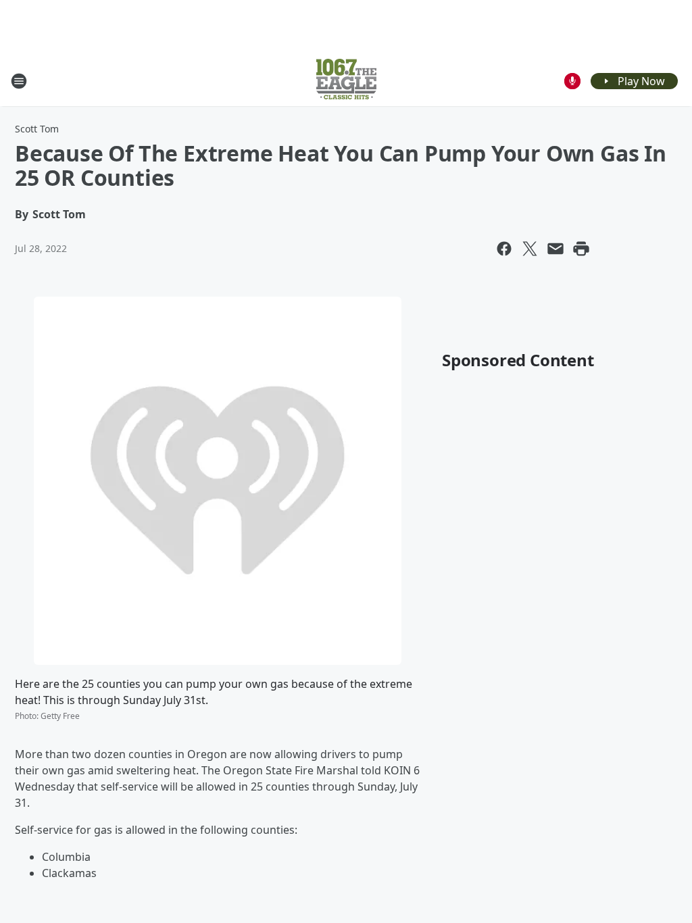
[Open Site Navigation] (19, 81)
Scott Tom (37, 128)
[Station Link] (346, 81)
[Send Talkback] (572, 81)
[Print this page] (581, 248)
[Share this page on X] (529, 248)
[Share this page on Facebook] (504, 248)
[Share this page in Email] (555, 248)
